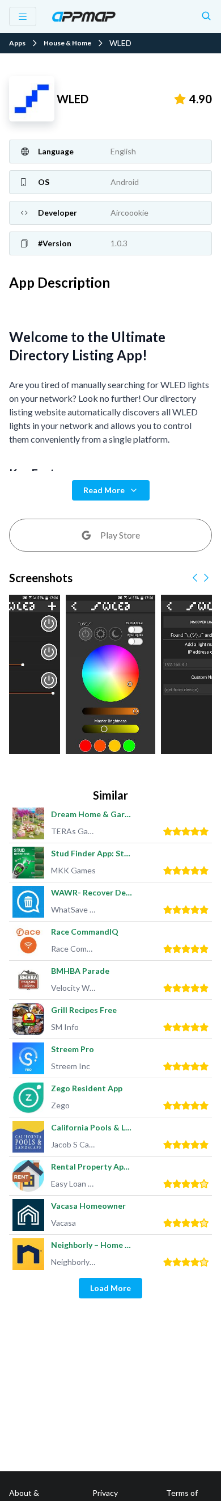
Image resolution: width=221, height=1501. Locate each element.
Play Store (120, 534)
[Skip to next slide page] (206, 577)
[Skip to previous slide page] (195, 577)
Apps (17, 43)
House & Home (67, 43)
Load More (110, 1288)
